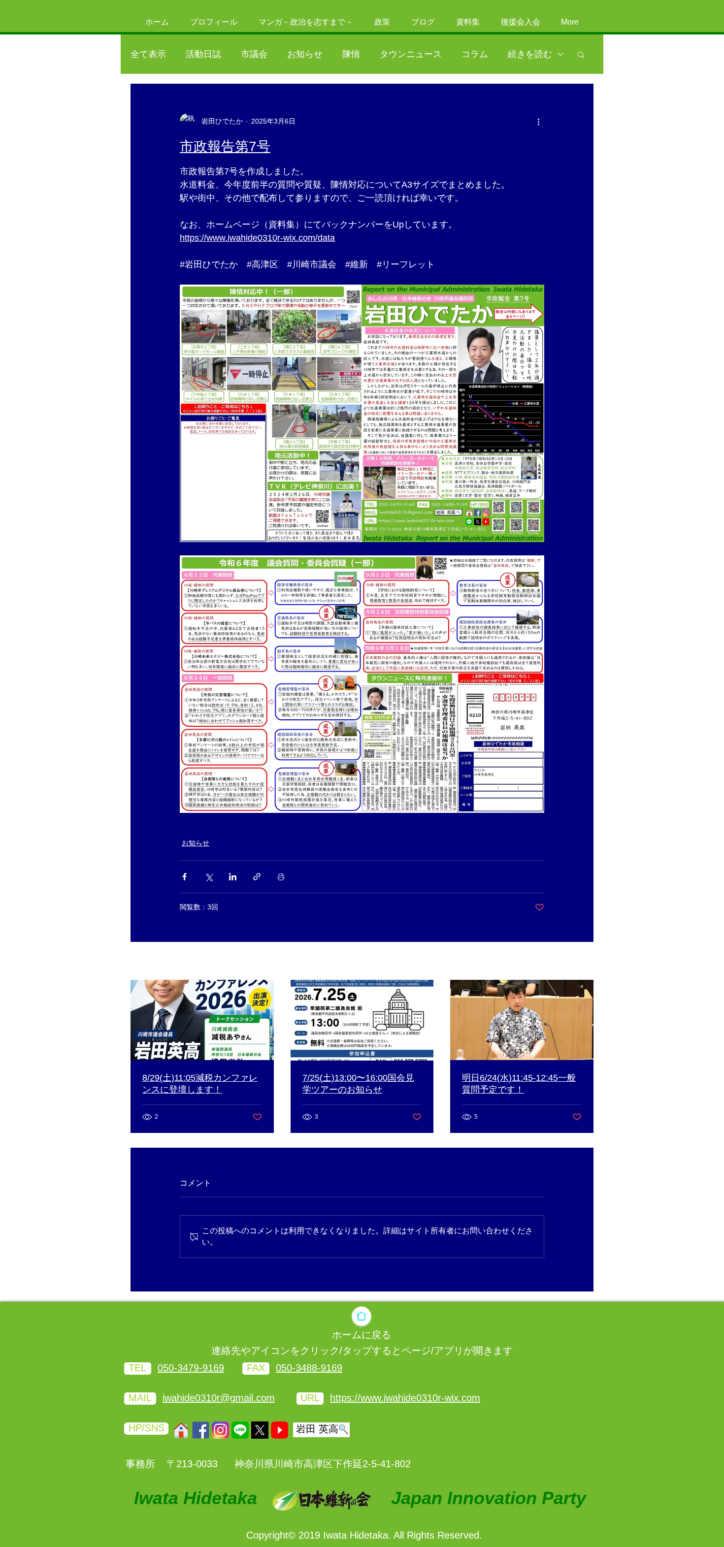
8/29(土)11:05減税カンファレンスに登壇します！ (200, 1084)
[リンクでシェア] (257, 876)
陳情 (351, 54)
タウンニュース (411, 54)
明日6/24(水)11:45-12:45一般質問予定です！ (519, 1084)
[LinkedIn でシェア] (232, 876)
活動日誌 (203, 54)
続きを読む (530, 54)
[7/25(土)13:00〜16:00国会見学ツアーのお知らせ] (362, 1020)
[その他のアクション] (538, 121)
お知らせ (305, 54)
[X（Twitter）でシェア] (208, 876)
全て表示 (148, 54)
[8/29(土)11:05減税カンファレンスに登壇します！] (202, 1020)
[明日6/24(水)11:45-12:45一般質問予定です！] (521, 1020)
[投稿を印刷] (281, 876)
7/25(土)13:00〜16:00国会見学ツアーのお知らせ (358, 1084)
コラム (474, 54)
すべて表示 (576, 962)
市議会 (254, 54)
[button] (581, 54)
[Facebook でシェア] (184, 876)
